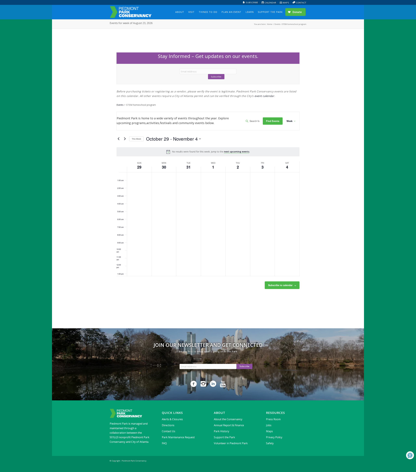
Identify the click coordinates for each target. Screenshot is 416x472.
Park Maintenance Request (178, 437)
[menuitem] (250, 2)
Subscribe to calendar (280, 285)
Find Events (272, 121)
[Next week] (125, 139)
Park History (221, 431)
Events (120, 104)
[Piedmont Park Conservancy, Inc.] (131, 12)
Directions (168, 425)
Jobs (268, 425)
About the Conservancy (228, 419)
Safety (270, 443)
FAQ (164, 443)
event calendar (264, 96)
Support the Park (224, 437)
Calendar (270, 2)
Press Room (273, 419)
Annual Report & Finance (229, 425)
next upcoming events (236, 151)
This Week (136, 138)
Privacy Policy (274, 437)
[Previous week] (118, 139)
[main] (208, 178)
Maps (285, 2)
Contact (300, 2)
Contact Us (168, 431)
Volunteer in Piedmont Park (231, 443)
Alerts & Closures (172, 419)
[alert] (208, 151)
